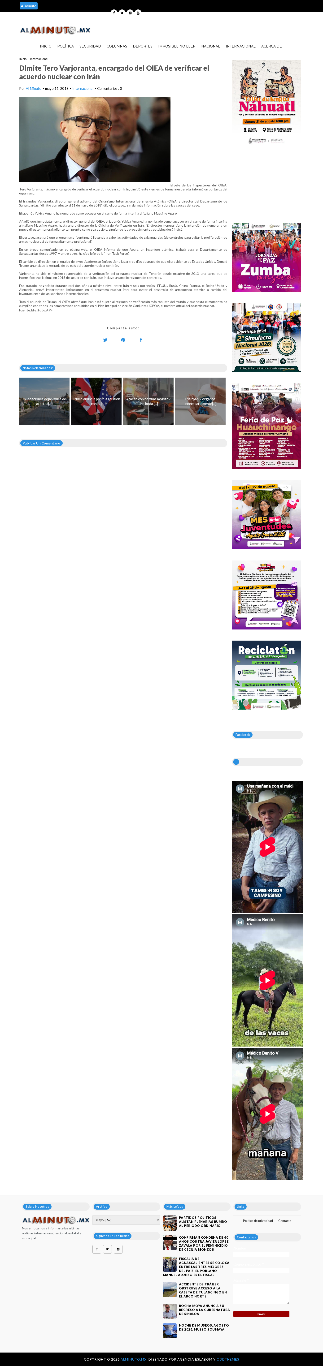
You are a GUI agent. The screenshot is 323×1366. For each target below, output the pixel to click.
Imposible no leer (177, 46)
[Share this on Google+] (123, 340)
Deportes (143, 46)
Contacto (284, 1221)
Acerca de (271, 46)
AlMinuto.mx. (134, 1359)
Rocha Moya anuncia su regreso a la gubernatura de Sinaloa (204, 1310)
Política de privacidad (258, 1221)
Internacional (241, 46)
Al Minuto (33, 88)
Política (65, 46)
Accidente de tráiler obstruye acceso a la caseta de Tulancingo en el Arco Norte (203, 1290)
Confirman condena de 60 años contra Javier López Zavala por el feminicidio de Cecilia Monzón (204, 1243)
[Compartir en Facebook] (141, 340)
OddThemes (228, 1359)
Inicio (46, 46)
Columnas (117, 46)
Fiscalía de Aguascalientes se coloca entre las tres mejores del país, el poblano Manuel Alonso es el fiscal (196, 1267)
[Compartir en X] (105, 340)
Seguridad (90, 46)
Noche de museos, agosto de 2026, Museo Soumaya (204, 1327)
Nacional (210, 46)
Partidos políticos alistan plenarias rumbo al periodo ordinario (203, 1222)
